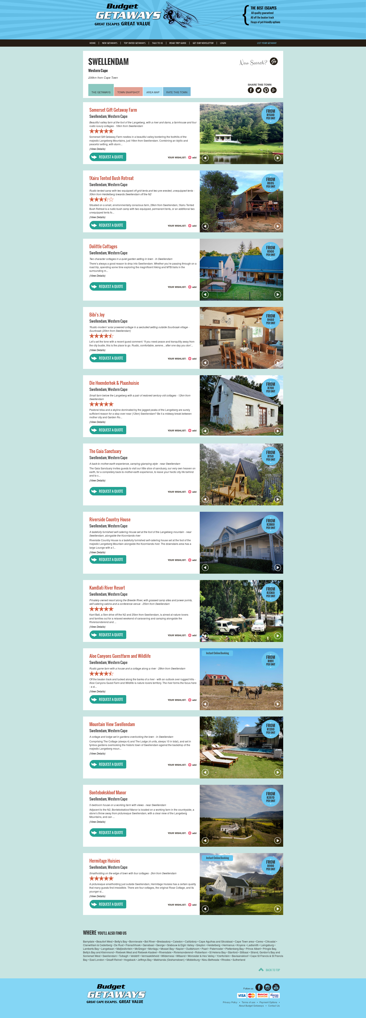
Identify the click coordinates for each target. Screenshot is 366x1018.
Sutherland (239, 959)
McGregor (140, 948)
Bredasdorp (164, 941)
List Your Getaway (267, 43)
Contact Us (274, 1005)
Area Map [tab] (152, 92)
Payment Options (268, 1002)
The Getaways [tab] (101, 92)
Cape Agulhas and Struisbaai (216, 941)
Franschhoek (133, 945)
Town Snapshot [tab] (128, 92)
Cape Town (111, 77)
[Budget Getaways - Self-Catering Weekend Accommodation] (183, 19)
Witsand (181, 956)
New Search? (253, 63)
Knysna (241, 945)
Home (93, 43)
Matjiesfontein (124, 948)
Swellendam (98, 116)
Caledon (178, 941)
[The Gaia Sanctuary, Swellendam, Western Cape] (241, 474)
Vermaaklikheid (150, 956)
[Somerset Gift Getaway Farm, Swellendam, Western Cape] (241, 133)
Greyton (200, 945)
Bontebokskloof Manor (107, 792)
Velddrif (134, 956)
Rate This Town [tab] (176, 92)
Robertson (201, 952)
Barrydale (88, 941)
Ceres (259, 941)
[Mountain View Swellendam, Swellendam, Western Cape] (241, 747)
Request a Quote (111, 156)
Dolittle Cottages (103, 246)
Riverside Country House (109, 519)
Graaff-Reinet (114, 959)
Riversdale (165, 952)
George (160, 945)
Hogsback (130, 959)
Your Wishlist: (177, 157)
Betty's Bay (121, 941)
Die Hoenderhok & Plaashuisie (114, 383)
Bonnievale (135, 941)
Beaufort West (104, 941)
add (194, 157)
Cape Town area (244, 941)
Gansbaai (148, 945)
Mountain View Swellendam (112, 724)
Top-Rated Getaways (135, 43)
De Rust (118, 945)
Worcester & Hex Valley (201, 956)
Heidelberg (213, 945)
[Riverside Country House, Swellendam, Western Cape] (241, 543)
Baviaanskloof (240, 956)
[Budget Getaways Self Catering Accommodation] (116, 994)
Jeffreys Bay (145, 959)
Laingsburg (267, 945)
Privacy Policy (230, 1002)
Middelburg (193, 959)
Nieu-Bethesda (210, 959)
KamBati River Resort (107, 587)
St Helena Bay (217, 952)
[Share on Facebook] (251, 90)
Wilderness (167, 956)
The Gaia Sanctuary (105, 451)
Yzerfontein (223, 956)
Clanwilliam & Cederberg (97, 945)
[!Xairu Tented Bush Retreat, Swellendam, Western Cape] (241, 201)
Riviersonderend (183, 952)
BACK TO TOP (273, 970)
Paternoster (216, 948)
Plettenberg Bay (234, 948)
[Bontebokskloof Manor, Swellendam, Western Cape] (241, 816)
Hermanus (228, 945)
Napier (180, 948)
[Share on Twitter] (258, 90)
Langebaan (107, 948)
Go (274, 61)
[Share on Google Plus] (274, 90)
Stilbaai (244, 952)
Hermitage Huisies (104, 861)
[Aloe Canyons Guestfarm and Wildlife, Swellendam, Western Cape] (241, 679)
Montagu (153, 948)
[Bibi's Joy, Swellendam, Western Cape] (241, 338)
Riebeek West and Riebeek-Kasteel (136, 952)
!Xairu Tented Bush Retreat (111, 178)
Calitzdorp (191, 941)
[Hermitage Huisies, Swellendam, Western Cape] (241, 884)
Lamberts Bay (91, 948)
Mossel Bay (167, 948)
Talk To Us (157, 43)
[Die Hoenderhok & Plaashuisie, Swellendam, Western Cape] (241, 406)
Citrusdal (270, 941)
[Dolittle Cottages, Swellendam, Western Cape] (241, 270)
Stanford (233, 952)
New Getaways (109, 43)
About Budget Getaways (251, 1005)
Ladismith (253, 945)
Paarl (205, 948)
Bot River (149, 941)
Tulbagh (123, 956)
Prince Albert (253, 948)
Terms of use (248, 1002)
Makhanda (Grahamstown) (169, 959)
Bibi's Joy (97, 314)
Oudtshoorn (193, 948)
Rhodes (225, 959)
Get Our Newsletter (203, 43)
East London (97, 959)
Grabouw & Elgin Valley (180, 945)
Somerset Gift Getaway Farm (113, 110)
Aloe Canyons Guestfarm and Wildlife (120, 656)
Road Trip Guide (177, 43)
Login (223, 43)
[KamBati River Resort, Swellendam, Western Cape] (241, 611)
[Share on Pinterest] (266, 90)
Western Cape (98, 70)
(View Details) (97, 149)
